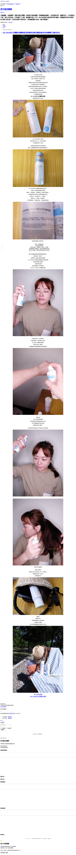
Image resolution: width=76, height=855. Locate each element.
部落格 (4, 26)
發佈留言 (2, 729)
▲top (1, 720)
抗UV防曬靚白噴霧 (41, 696)
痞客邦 (11, 713)
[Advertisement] (38, 766)
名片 (4, 27)
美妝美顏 (10, 718)
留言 (13, 713)
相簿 (4, 24)
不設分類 (10, 22)
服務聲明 (49, 838)
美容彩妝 (10, 716)
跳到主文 (2, 12)
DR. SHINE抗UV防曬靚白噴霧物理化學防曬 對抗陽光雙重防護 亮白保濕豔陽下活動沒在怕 (31, 32)
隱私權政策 (45, 838)
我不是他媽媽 (6, 9)
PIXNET (29, 838)
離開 (7, 852)
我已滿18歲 (3, 852)
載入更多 (2, 722)
